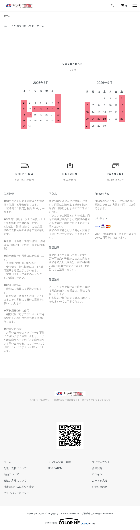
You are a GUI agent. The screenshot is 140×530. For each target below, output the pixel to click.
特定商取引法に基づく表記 (19, 486)
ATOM (58, 468)
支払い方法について (15, 480)
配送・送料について (15, 468)
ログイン (97, 474)
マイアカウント (101, 462)
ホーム (7, 15)
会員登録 (97, 468)
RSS (50, 468)
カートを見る (99, 480)
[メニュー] (134, 5)
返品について (11, 474)
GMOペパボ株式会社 (82, 513)
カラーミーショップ (36, 513)
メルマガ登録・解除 (59, 462)
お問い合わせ (99, 486)
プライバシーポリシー (16, 493)
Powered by (51, 522)
